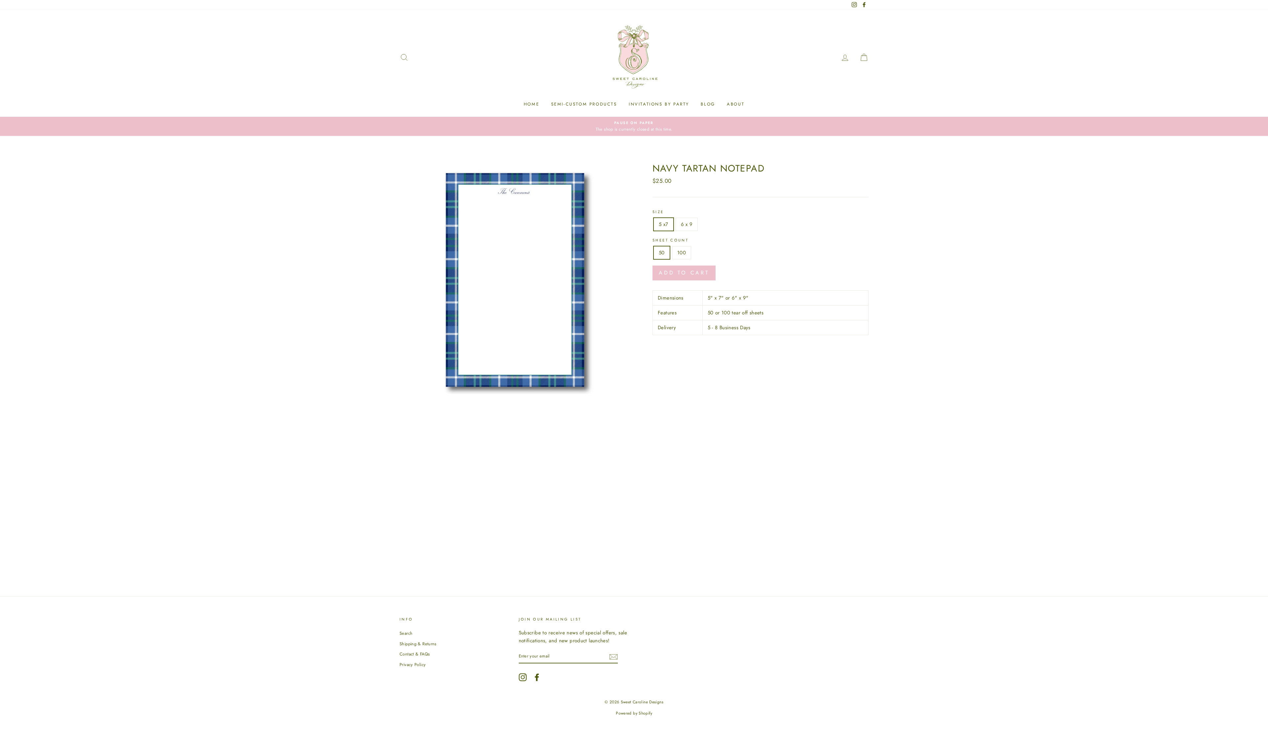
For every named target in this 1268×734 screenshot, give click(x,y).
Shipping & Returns (418, 644)
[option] (634, 126)
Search (406, 633)
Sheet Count (670, 240)
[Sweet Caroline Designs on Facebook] (537, 677)
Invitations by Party (659, 104)
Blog (708, 104)
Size (658, 211)
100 (681, 252)
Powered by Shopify (634, 713)
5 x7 (663, 224)
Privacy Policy (413, 664)
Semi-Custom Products (584, 104)
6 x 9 (687, 224)
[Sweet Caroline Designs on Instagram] (523, 677)
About (735, 104)
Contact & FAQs (415, 654)
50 (662, 252)
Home (531, 104)
